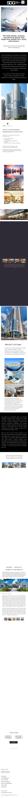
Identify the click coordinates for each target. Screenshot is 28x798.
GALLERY (3, 787)
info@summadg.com (5, 771)
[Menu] (22, 2)
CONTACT (4, 776)
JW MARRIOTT (5, 778)
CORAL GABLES (5, 781)
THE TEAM (4, 785)
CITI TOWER (4, 780)
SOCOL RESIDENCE (6, 783)
